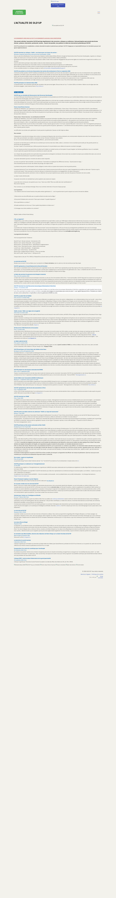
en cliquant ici (26, 537)
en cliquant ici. (39, 393)
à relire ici (58, 505)
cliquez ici (36, 325)
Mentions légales (85, 574)
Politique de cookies (97, 574)
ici (30, 422)
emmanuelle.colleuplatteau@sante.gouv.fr (54, 68)
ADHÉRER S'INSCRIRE (19, 12)
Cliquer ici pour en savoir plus (21, 476)
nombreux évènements (58, 499)
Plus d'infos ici (39, 86)
